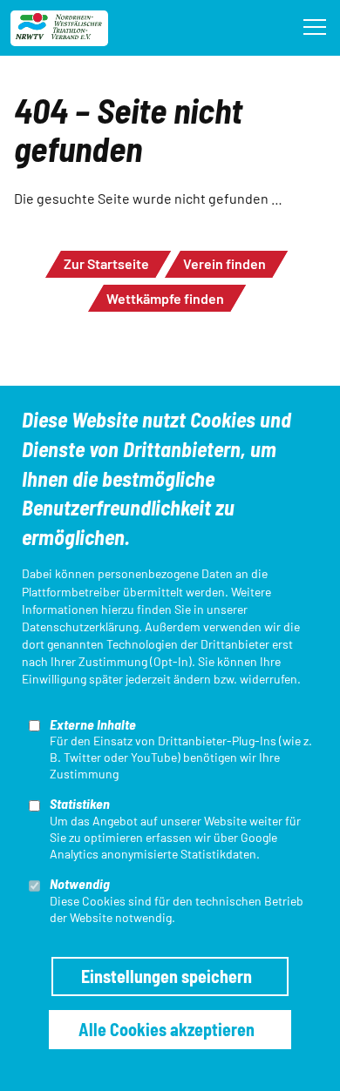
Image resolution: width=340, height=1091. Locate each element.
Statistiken (80, 803)
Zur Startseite (106, 263)
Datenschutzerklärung (80, 626)
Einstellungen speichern (166, 976)
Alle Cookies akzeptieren (166, 1029)
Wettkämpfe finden (165, 298)
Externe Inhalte (93, 724)
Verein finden (224, 263)
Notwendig (80, 883)
